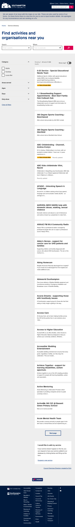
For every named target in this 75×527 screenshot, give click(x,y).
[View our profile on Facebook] (64, 488)
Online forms (64, 3)
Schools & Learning (50, 509)
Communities (27, 523)
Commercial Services (27, 519)
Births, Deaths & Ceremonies (28, 505)
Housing (49, 488)
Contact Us (38, 491)
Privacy (49, 506)
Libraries (49, 493)
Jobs (48, 491)
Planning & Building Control (52, 502)
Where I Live (54, 3)
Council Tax (38, 496)
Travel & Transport (50, 519)
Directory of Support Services (38, 511)
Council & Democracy (38, 499)
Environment (39, 516)
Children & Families (27, 514)
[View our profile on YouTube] (64, 491)
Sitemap (49, 513)
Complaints (38, 488)
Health (37, 521)
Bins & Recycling (26, 501)
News (72, 3)
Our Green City (51, 499)
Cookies (37, 493)
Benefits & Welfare (26, 496)
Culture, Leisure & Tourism (38, 505)
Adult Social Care (27, 491)
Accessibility (27, 488)
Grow (37, 519)
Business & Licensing (27, 510)
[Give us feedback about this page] (37, 479)
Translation (50, 516)
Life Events (50, 496)
